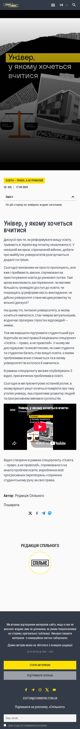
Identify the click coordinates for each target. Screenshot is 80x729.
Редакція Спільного (29, 495)
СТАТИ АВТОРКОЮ (40, 665)
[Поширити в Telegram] (43, 513)
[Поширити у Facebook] (37, 513)
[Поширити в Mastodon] (50, 513)
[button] (53, 5)
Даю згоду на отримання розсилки (27, 725)
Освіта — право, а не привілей (24, 180)
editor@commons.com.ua (40, 698)
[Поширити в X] (30, 513)
